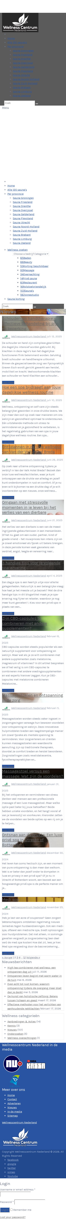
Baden (25, 258)
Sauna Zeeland (22, 95)
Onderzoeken (15, 1033)
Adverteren (14, 1103)
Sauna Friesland (22, 54)
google (11, 1164)
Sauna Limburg (22, 91)
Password (7, 1202)
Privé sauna (28, 278)
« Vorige (7, 957)
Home (11, 38)
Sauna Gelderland (23, 67)
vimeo (11, 1172)
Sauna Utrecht (21, 75)
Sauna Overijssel (23, 62)
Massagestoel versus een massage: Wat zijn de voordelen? (32, 774)
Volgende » (33, 957)
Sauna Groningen (23, 50)
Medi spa (10, 899)
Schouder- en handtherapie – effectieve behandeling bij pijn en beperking (30, 323)
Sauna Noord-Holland (26, 79)
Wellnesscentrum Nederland (28, 336)
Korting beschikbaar (34, 266)
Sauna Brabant (22, 87)
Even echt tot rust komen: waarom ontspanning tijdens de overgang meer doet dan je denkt (34, 988)
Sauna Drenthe (22, 58)
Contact (12, 1099)
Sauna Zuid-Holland (25, 83)
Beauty (26, 262)
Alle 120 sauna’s (17, 42)
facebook (13, 1159)
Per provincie (15, 46)
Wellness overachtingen (21, 1038)
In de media (14, 1111)
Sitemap (12, 1115)
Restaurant (28, 282)
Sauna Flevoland (23, 71)
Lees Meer (8, 382)
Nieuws (12, 1029)
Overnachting (30, 274)
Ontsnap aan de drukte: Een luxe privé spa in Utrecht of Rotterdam (32, 839)
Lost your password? (13, 1217)
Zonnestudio (29, 294)
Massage (27, 270)
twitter (11, 1168)
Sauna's (27, 290)
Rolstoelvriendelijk (33, 286)
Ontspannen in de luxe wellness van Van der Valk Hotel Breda (31, 449)
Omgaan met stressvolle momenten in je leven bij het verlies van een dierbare (29, 507)
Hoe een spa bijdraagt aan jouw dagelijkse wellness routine (31, 390)
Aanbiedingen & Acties (21, 1021)
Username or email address (17, 1189)
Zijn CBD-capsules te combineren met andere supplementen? (24, 623)
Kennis (11, 1025)
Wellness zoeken (17, 249)
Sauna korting (16, 299)
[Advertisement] (33, 144)
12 (24, 957)
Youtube (12, 1176)
